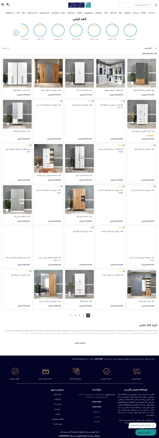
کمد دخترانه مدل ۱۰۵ (84, 90)
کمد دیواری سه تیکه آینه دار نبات (48, 105)
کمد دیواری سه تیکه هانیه (82, 105)
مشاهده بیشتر (79, 343)
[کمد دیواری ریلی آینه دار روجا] (48, 284)
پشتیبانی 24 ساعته (75, 379)
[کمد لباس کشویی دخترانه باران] (141, 114)
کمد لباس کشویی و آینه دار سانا (18, 257)
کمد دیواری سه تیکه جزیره (144, 149)
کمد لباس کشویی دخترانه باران (142, 131)
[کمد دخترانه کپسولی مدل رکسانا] (48, 158)
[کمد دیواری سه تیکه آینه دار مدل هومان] (110, 186)
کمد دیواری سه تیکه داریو (51, 90)
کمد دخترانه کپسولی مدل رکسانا (49, 175)
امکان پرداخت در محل (45, 379)
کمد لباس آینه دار (22, 39)
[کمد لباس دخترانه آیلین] (17, 73)
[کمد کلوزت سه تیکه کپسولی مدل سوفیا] (110, 145)
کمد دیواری (112, 39)
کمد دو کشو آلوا (86, 301)
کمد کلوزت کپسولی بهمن (114, 90)
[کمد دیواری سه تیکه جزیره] (141, 145)
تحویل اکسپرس (136, 379)
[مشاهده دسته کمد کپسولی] (58, 30)
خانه (155, 48)
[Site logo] (79, 5)
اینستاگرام (96, 412)
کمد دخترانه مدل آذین (84, 175)
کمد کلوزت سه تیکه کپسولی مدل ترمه (17, 150)
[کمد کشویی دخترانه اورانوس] (141, 73)
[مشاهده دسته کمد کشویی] (130, 30)
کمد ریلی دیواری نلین (146, 301)
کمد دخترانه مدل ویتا (84, 216)
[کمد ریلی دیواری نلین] (141, 284)
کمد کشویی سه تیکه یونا (20, 275)
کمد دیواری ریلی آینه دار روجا (50, 301)
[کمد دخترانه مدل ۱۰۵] (79, 73)
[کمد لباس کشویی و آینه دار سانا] (17, 240)
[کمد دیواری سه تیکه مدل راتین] (141, 186)
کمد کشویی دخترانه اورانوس (143, 90)
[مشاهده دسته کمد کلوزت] (40, 30)
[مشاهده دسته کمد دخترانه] (76, 30)
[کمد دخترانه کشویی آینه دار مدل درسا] (141, 240)
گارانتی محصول (14, 379)
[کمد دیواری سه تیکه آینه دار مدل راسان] (48, 186)
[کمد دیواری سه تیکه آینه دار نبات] (48, 101)
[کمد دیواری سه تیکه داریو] (48, 73)
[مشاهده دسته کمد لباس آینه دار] (22, 30)
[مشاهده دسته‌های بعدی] (16, 33)
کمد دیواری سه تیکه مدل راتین (142, 190)
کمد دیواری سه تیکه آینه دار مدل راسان (48, 191)
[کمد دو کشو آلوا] (79, 284)
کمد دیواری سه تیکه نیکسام (112, 231)
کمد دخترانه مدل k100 (21, 131)
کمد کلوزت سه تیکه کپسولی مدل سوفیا (110, 150)
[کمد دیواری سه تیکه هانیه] (79, 101)
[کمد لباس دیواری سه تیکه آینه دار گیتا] (110, 101)
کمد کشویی (130, 39)
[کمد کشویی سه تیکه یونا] (17, 271)
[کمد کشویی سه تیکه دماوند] (110, 271)
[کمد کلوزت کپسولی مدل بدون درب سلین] (48, 240)
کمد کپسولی (58, 39)
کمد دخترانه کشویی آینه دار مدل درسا (142, 258)
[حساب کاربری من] (156, 5)
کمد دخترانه (76, 39)
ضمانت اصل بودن (106, 379)
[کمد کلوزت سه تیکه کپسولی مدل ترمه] (17, 145)
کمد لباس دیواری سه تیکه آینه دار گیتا (111, 106)
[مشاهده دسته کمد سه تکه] (94, 30)
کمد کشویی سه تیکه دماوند (112, 275)
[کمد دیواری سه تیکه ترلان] (79, 227)
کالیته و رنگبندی (58, 419)
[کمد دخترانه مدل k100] (17, 114)
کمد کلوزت (40, 39)
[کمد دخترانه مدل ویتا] (79, 199)
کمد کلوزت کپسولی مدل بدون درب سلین (50, 258)
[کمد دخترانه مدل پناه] (17, 199)
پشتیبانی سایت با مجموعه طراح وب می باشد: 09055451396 (79, 436)
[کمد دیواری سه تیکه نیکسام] (110, 227)
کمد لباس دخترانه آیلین (21, 90)
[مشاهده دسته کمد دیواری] (112, 30)
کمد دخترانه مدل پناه (22, 216)
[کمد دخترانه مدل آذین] (79, 158)
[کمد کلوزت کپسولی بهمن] (110, 73)
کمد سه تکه (94, 39)
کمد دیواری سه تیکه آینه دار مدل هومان (110, 191)
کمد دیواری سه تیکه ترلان (82, 231)
